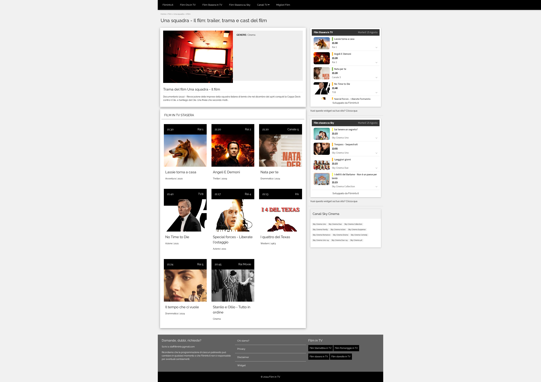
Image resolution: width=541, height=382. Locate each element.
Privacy (241, 348)
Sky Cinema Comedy (359, 235)
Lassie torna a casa (180, 172)
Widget (241, 365)
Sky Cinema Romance (321, 235)
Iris (297, 194)
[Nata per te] (280, 151)
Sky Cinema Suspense (357, 230)
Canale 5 (293, 129)
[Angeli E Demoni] (232, 151)
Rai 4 (248, 194)
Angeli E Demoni (226, 172)
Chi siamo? (243, 340)
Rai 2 (248, 129)
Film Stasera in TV (212, 4)
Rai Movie (244, 264)
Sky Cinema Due (335, 224)
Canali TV (262, 4)
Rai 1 (200, 129)
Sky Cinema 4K (356, 240)
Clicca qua (351, 110)
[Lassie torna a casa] (185, 151)
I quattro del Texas (275, 237)
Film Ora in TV (188, 4)
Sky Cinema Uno (319, 224)
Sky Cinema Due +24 (340, 240)
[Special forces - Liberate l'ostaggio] (232, 215)
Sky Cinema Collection (353, 224)
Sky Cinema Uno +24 (321, 240)
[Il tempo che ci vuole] (185, 285)
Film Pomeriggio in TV (346, 348)
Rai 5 (200, 264)
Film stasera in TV (319, 356)
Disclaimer (243, 357)
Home (163, 14)
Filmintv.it (168, 4)
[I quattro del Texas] (280, 215)
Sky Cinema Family (320, 230)
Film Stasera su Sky (239, 4)
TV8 (200, 194)
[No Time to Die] (185, 215)
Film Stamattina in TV (321, 348)
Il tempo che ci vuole (182, 307)
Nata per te (269, 172)
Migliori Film (283, 4)
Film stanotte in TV (341, 356)
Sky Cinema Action (338, 230)
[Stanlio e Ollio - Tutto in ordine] (232, 285)
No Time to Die (177, 237)
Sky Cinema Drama (340, 235)
